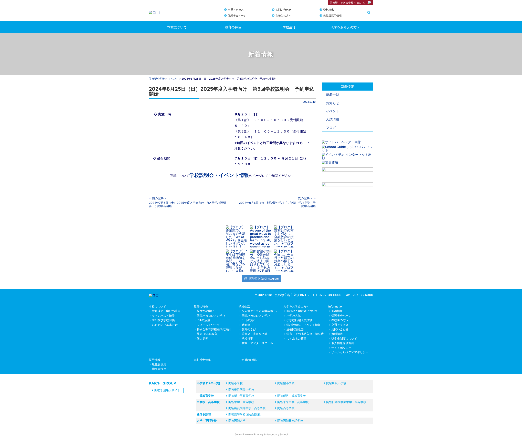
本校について (177, 27)
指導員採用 (159, 369)
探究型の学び (205, 311)
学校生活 (289, 27)
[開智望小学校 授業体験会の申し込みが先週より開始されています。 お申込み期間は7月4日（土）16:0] (261, 261)
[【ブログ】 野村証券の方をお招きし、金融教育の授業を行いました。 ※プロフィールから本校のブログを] (285, 236)
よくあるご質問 (296, 338)
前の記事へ (159, 198)
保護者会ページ (237, 15)
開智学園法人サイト (167, 390)
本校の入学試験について (302, 311)
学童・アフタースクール (257, 343)
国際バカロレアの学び (211, 315)
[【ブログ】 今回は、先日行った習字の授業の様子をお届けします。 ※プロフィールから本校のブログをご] (285, 261)
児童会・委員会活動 (254, 333)
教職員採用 (159, 364)
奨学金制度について (344, 338)
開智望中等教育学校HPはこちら (349, 2)
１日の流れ (249, 320)
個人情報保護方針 (342, 343)
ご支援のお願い (249, 359)
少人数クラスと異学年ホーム (260, 311)
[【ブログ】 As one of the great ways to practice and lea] (261, 236)
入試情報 (332, 119)
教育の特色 (233, 27)
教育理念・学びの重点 (166, 311)
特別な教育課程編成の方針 (214, 329)
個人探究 (202, 338)
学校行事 (247, 338)
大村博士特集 (202, 359)
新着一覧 (332, 95)
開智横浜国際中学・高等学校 (246, 408)
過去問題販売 (295, 329)
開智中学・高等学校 (241, 402)
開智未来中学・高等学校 (293, 402)
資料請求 (328, 9)
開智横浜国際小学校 (241, 389)
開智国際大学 (237, 420)
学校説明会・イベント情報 (219, 175)
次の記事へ (305, 198)
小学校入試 (293, 315)
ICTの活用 (203, 320)
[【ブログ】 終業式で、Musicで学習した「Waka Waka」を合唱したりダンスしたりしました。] (237, 236)
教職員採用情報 (332, 15)
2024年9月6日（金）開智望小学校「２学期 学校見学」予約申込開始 (277, 204)
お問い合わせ (283, 9)
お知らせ (332, 103)
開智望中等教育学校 (241, 395)
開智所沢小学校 (336, 383)
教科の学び (249, 329)
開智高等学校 (285, 408)
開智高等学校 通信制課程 (244, 414)
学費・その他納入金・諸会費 (305, 333)
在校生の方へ (283, 15)
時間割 (246, 324)
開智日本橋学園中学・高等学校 (346, 402)
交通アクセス (236, 9)
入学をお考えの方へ (345, 27)
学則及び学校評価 (163, 320)
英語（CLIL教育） (208, 333)
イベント (332, 111)
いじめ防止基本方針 (165, 324)
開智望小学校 (157, 78)
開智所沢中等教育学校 (291, 395)
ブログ (331, 127)
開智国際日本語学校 (290, 420)
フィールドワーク (208, 324)
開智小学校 (235, 383)
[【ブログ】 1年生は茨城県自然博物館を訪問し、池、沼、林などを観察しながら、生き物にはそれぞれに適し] (237, 261)
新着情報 (337, 311)
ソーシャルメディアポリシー (349, 352)
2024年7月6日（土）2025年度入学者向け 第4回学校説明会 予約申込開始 (187, 204)
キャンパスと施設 (163, 315)
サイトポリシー (341, 347)
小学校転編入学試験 (299, 320)
